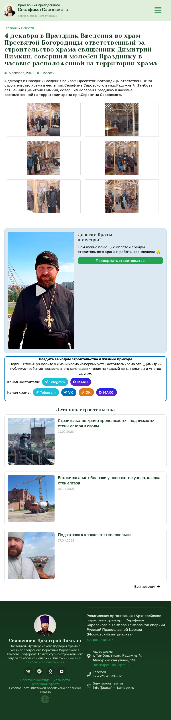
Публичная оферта (45, 684)
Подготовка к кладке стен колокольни (94, 534)
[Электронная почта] (89, 685)
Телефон (99, 672)
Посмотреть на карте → (111, 665)
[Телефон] (89, 674)
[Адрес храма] (89, 656)
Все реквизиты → (100, 639)
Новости (27, 28)
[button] (41, 290)
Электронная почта (108, 683)
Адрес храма (103, 651)
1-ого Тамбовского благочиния (54, 660)
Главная (10, 28)
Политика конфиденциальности (45, 680)
